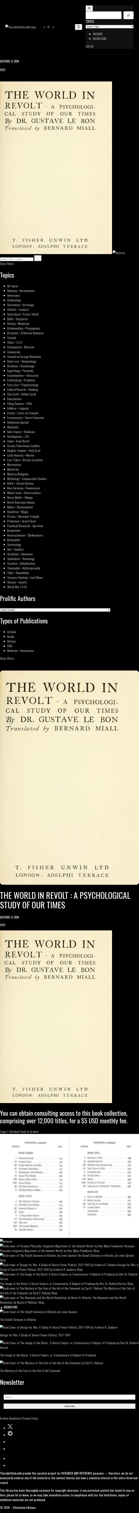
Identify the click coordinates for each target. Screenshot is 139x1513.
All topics (12, 286)
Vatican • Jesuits (17, 582)
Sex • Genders (15, 549)
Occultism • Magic (17, 511)
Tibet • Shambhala (18, 572)
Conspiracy (13, 352)
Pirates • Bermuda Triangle (23, 516)
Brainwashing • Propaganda (23, 328)
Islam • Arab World (18, 441)
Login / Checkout (10, 1131)
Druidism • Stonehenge (20, 366)
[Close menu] (89, 8)
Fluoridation (14, 399)
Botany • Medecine (18, 323)
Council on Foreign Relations (24, 356)
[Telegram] (15, 79)
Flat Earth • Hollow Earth (21, 394)
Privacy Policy (30, 1418)
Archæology (14, 300)
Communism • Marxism (20, 347)
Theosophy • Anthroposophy (23, 568)
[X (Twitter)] (6, 79)
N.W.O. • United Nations (20, 483)
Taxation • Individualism (21, 563)
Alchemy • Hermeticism (21, 290)
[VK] (11, 79)
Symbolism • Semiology (21, 558)
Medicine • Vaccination (20, 650)
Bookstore (15, 1418)
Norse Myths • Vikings (20, 497)
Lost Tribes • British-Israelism (25, 460)
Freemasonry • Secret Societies (25, 417)
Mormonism (14, 464)
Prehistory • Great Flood (21, 521)
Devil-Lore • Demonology (21, 361)
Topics (90, 21)
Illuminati (12, 427)
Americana (13, 295)
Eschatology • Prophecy (21, 380)
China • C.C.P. (14, 342)
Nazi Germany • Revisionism (23, 488)
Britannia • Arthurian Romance (25, 333)
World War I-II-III (17, 587)
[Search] (128, 15)
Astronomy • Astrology (20, 304)
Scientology (14, 544)
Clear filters (7, 263)
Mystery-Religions (18, 474)
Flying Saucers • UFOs (19, 403)
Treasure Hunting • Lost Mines (25, 577)
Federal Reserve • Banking (22, 389)
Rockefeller (14, 530)
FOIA (9, 646)
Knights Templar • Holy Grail (23, 450)
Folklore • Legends (18, 408)
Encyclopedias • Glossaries (23, 375)
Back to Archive (30, 1131)
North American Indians (21, 502)
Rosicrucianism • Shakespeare (25, 535)
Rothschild (13, 540)
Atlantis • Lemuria (18, 309)
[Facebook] (2, 79)
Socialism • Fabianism (20, 554)
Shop (96, 1250)
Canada (11, 337)
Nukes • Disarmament (20, 507)
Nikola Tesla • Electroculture (24, 492)
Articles (11, 632)
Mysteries (13, 469)
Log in (89, 46)
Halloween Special (18, 422)
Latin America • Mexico (20, 455)
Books (10, 636)
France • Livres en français (23, 413)
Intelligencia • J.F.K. (18, 436)
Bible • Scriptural (17, 319)
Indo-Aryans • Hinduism (21, 431)
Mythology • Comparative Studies (27, 478)
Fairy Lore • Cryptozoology (22, 384)
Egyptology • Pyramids (20, 370)
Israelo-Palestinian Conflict (23, 446)
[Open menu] (78, 27)
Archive (4, 1418)
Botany (11, 641)
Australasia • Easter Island (23, 314)
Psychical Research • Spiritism (25, 526)
